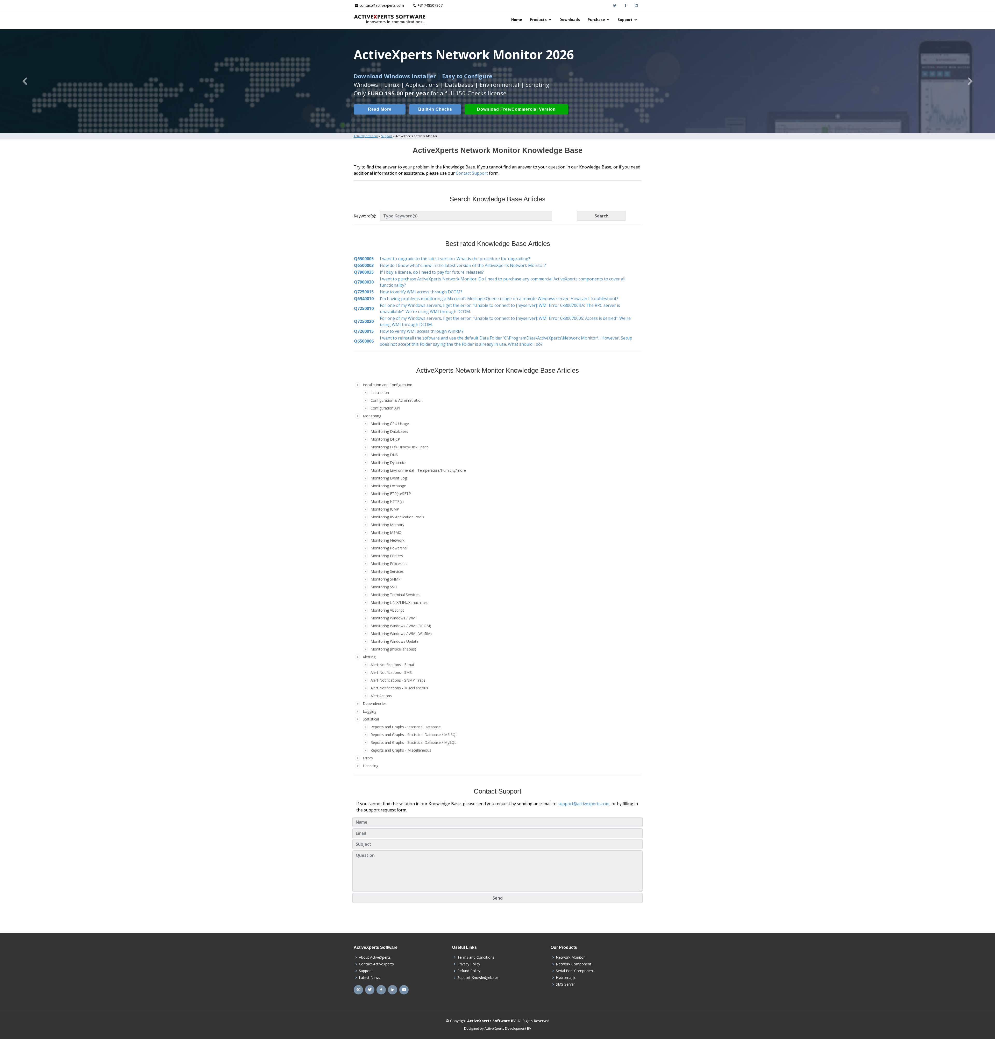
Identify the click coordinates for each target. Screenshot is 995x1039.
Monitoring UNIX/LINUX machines (399, 602)
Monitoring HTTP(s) (387, 501)
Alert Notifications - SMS (391, 672)
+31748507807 (430, 5)
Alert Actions (381, 695)
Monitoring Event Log (389, 478)
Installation (380, 392)
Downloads (569, 19)
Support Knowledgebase (477, 977)
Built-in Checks (435, 109)
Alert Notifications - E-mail (393, 664)
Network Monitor (570, 957)
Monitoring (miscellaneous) (393, 649)
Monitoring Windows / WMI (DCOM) (401, 625)
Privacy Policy (468, 964)
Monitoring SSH (384, 586)
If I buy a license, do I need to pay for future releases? (432, 272)
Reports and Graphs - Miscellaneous (401, 750)
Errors (368, 757)
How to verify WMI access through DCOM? (421, 292)
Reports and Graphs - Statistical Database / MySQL (413, 742)
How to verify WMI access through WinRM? (422, 331)
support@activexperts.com (583, 804)
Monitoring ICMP (385, 509)
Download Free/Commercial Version (516, 109)
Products (538, 19)
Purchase (596, 19)
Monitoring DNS (384, 454)
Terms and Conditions (475, 957)
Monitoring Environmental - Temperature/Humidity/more (418, 470)
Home (516, 19)
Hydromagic (566, 977)
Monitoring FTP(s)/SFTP (391, 493)
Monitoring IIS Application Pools (397, 516)
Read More (380, 109)
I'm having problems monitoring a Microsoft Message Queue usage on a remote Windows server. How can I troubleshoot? (499, 298)
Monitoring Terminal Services (395, 594)
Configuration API (385, 408)
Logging (369, 711)
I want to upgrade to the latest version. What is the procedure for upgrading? (455, 258)
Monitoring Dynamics (389, 462)
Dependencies (375, 703)
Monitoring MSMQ (386, 532)
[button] (25, 81)
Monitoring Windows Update (394, 641)
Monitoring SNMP (386, 579)
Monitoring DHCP (385, 439)
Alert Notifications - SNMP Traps (398, 680)
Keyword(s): (365, 216)
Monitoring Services (387, 571)
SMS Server (565, 984)
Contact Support (472, 173)
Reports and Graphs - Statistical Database (406, 726)
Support (625, 19)
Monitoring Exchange (388, 485)
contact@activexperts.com (381, 5)
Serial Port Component (575, 971)
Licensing (370, 765)
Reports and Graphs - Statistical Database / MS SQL (414, 734)
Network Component (573, 964)
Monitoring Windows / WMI (393, 618)
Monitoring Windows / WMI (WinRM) (401, 633)
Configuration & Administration (397, 400)
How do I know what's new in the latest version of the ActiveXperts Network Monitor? (463, 265)
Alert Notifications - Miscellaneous (399, 687)
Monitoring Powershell (389, 548)
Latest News (369, 977)
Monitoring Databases (389, 431)
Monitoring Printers (387, 555)
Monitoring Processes (389, 563)
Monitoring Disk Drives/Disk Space (400, 446)
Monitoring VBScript (387, 610)
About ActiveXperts (375, 957)
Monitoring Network (387, 540)
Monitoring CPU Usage (390, 423)
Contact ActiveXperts (376, 964)
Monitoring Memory (387, 524)
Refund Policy (468, 971)
